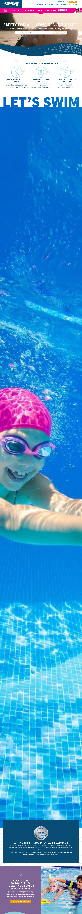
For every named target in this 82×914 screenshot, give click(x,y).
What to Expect (55, 4)
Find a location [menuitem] (73, 1)
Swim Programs (40, 4)
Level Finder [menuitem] (59, 1)
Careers (75, 4)
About (70, 4)
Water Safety (64, 4)
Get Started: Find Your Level (20, 901)
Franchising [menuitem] (65, 1)
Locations (47, 4)
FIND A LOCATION (59, 32)
